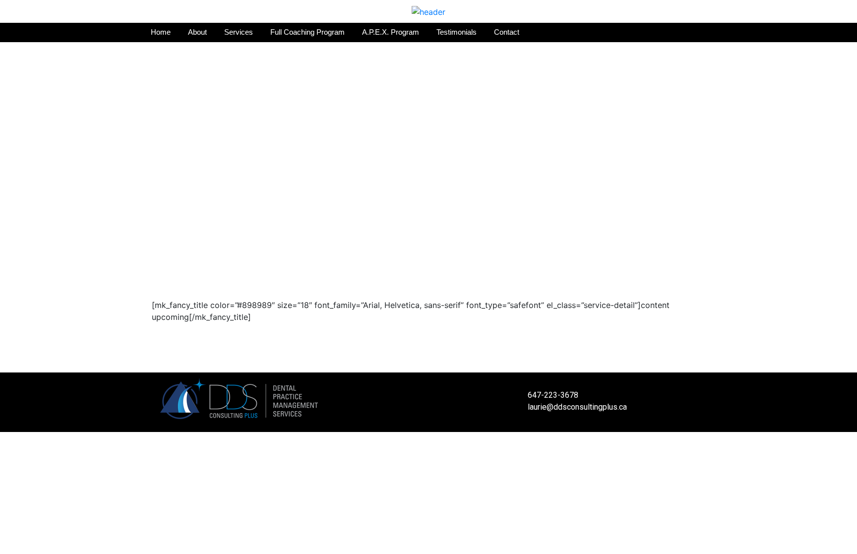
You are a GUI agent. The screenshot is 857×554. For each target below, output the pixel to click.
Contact (506, 32)
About (197, 32)
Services (238, 32)
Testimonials (456, 32)
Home (161, 32)
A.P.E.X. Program (390, 32)
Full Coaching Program (307, 32)
